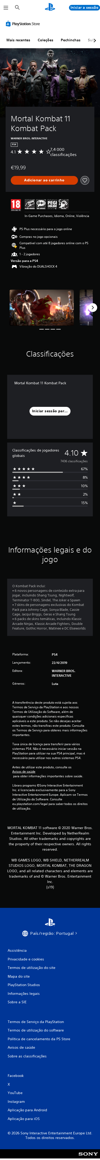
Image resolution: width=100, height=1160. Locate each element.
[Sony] (88, 1157)
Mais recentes (18, 40)
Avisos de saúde (23, 772)
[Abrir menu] (6, 7)
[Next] (92, 307)
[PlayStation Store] (24, 23)
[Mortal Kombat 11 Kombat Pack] (41, 308)
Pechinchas (71, 40)
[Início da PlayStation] (50, 8)
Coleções (45, 40)
